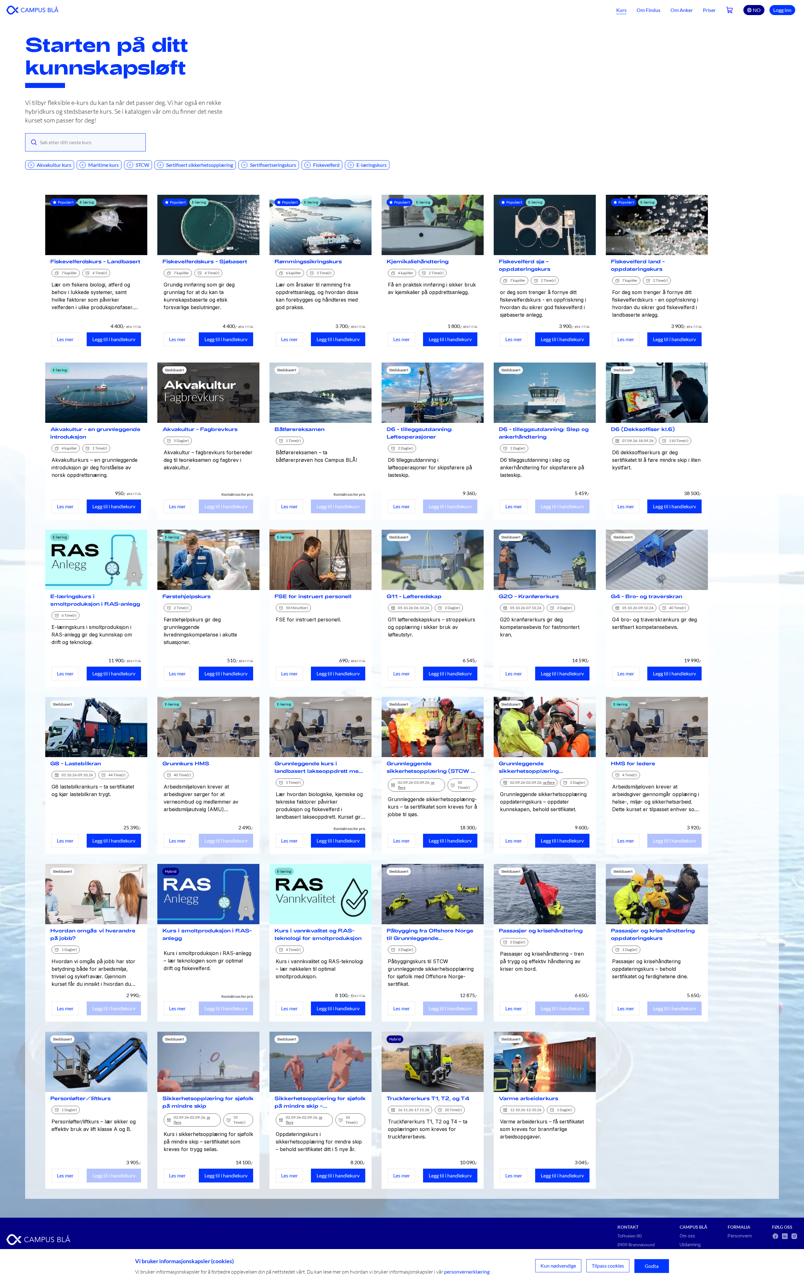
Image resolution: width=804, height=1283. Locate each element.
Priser (709, 10)
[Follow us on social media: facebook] (775, 1236)
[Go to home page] (32, 10)
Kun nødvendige (558, 1266)
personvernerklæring (467, 1272)
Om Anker (682, 10)
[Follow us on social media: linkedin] (784, 1236)
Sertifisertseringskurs (273, 165)
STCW (142, 165)
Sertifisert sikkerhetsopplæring (199, 165)
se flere (549, 782)
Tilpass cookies (608, 1266)
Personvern (740, 1235)
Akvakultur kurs (54, 165)
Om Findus (648, 10)
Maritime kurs (103, 165)
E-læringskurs (371, 165)
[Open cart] (729, 10)
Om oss (687, 1235)
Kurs (621, 10)
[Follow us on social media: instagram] (794, 1236)
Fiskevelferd (326, 165)
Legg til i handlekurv (113, 339)
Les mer (65, 339)
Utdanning (690, 1244)
